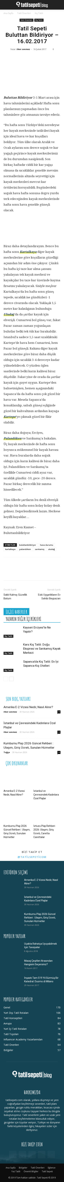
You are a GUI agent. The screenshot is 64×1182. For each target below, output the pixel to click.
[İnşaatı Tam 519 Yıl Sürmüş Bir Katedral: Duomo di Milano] (12, 982)
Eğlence (51, 1167)
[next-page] (11, 679)
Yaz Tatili (15, 1171)
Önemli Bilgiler (31, 1171)
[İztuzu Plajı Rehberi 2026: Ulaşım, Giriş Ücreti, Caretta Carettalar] (47, 813)
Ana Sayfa (8, 13)
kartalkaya (10, 549)
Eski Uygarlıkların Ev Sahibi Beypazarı (49, 596)
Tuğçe (7, 752)
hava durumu (46, 545)
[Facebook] (9, 59)
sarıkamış (39, 549)
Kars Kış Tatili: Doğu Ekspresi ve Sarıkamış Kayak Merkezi (41, 648)
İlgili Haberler (16, 612)
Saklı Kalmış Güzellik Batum (15, 596)
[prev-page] (6, 679)
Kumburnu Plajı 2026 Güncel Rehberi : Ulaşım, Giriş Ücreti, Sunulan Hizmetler (40, 918)
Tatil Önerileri (24, 13)
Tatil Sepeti (47, 1171)
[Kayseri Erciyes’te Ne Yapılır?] (12, 631)
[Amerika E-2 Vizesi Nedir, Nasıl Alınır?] (17, 778)
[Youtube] (51, 1154)
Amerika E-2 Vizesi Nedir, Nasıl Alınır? (28, 707)
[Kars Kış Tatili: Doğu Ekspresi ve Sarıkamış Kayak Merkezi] (12, 649)
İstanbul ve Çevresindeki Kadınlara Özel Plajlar (46, 794)
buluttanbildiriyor (27, 545)
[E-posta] (51, 59)
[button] (6, 5)
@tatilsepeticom (32, 857)
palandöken (25, 549)
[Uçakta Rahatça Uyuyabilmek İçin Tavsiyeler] (12, 948)
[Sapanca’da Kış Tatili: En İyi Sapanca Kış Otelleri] (12, 666)
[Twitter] (19, 59)
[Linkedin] (41, 59)
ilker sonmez (23, 49)
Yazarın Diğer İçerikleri (23, 619)
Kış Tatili (39, 13)
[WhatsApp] (30, 59)
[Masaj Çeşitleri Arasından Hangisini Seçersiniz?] (12, 965)
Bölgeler (23, 1167)
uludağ (51, 549)
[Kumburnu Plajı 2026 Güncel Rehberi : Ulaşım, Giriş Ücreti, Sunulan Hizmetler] (17, 813)
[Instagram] (22, 1154)
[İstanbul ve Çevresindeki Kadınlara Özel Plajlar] (47, 778)
